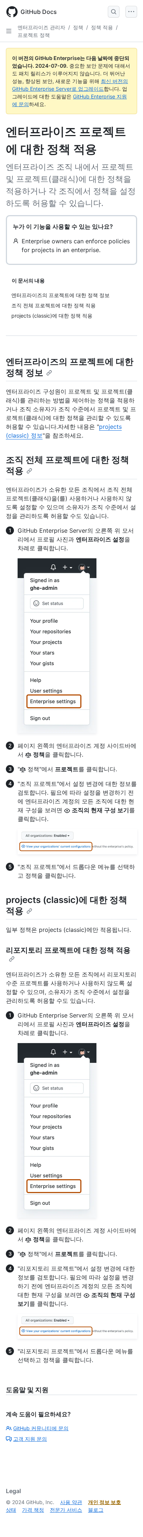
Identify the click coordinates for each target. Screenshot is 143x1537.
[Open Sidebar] (9, 31)
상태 (11, 1510)
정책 (78, 27)
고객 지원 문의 (30, 1439)
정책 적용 (102, 27)
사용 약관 (71, 1502)
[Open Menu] (131, 12)
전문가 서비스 (66, 1510)
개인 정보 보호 (104, 1502)
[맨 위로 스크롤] (127, 1521)
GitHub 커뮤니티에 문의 (41, 1428)
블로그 (95, 1510)
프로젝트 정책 (34, 35)
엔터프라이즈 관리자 (41, 27)
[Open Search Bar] (114, 12)
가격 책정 (33, 1510)
